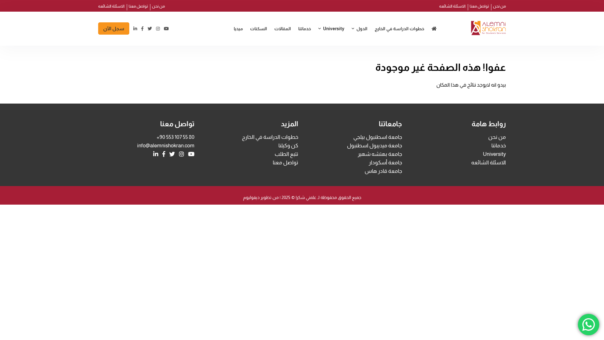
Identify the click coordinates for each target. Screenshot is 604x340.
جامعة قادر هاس (383, 171)
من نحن (499, 6)
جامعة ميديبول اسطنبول (318, 42)
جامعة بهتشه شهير (380, 154)
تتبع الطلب (286, 154)
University (333, 28)
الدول (361, 28)
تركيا (359, 42)
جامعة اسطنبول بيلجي (377, 137)
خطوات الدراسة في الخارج (399, 28)
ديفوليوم (251, 197)
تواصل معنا (479, 6)
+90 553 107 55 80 (175, 137)
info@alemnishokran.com (165, 146)
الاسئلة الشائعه (452, 6)
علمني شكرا (305, 197)
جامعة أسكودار (385, 163)
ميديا (238, 28)
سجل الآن (113, 28)
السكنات (258, 28)
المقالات (282, 28)
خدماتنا (304, 28)
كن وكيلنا (288, 146)
